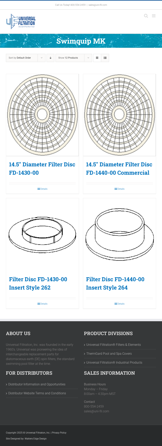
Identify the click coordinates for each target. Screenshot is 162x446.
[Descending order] (50, 58)
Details (43, 189)
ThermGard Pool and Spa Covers (109, 353)
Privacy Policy (59, 432)
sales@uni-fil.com (98, 5)
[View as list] (105, 58)
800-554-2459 (78, 5)
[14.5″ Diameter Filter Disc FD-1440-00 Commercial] (119, 115)
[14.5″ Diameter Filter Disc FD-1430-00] (42, 115)
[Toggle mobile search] (146, 16)
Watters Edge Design (36, 438)
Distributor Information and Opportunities (36, 384)
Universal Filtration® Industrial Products (114, 362)
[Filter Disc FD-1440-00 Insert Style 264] (119, 234)
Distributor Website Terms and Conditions (37, 393)
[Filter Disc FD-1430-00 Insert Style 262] (42, 234)
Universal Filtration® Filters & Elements (113, 345)
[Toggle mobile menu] (154, 16)
